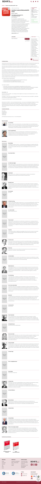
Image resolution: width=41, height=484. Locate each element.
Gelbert (12, 8)
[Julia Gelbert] (4, 123)
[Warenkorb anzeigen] (35, 1)
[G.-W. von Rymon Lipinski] (4, 429)
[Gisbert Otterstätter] (4, 317)
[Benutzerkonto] (33, 1)
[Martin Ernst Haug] (4, 204)
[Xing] (36, 465)
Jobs (2, 465)
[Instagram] (34, 465)
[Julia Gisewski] (4, 176)
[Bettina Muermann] (4, 269)
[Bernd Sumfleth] (4, 345)
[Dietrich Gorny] (4, 185)
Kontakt (3, 461)
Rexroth (15, 8)
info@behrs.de (4, 113)
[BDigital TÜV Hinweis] (6, 473)
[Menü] (37, 1)
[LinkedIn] (32, 465)
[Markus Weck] (4, 384)
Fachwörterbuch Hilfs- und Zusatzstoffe (7, 452)
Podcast (12, 465)
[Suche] (31, 1)
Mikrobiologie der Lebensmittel (23, 467)
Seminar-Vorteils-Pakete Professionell (24, 463)
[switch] (38, 480)
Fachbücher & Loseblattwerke (15, 461)
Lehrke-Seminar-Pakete (24, 461)
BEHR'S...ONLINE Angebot (14, 462)
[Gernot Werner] (4, 402)
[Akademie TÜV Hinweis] (15, 473)
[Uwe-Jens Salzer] (4, 336)
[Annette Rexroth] (4, 133)
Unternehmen (4, 462)
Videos (3, 466)
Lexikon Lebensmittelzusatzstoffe (16, 452)
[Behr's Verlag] (7, 1)
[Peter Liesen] (4, 250)
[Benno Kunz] (4, 242)
